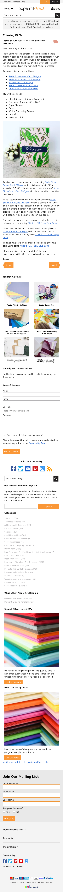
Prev (8, 265)
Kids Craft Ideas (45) (14, 555)
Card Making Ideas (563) (15, 535)
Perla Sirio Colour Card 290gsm (25, 76)
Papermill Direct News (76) (16, 565)
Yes (8, 811)
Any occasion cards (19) (14, 521)
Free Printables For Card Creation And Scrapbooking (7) (29, 552)
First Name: (9, 791)
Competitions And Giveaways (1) (18, 538)
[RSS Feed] (49, 469)
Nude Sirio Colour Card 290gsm (24, 79)
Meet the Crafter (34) (14, 558)
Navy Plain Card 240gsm (21, 82)
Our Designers (13, 757)
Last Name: (9, 799)
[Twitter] (21, 469)
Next (54, 265)
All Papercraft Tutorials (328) (18, 525)
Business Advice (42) (13, 528)
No (17, 811)
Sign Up (55, 2)
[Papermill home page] (31, 8)
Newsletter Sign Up (13, 866)
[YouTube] (28, 469)
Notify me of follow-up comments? (24, 434)
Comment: (8, 415)
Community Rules (37, 443)
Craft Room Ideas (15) (14, 542)
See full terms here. (43, 27)
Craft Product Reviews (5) (16, 585)
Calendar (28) (10, 531)
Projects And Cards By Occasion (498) (21, 569)
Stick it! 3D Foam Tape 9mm (23, 85)
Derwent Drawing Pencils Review (19, 602)
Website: (7, 407)
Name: (6, 390)
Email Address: (10, 782)
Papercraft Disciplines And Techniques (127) (24, 562)
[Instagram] (42, 469)
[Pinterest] (36, 469)
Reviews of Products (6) (15, 582)
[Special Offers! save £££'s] (31, 640)
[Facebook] (14, 469)
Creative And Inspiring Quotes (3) (19, 545)
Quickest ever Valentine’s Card (18, 598)
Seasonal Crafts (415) (14, 575)
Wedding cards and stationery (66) (20, 579)
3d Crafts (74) (11, 518)
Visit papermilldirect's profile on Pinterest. (25, 762)
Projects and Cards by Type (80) (18, 572)
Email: (6, 398)
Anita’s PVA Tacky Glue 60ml (23, 88)
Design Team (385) (12, 548)
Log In (45, 2)
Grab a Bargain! (13, 681)
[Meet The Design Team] (31, 719)
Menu (7, 8)
